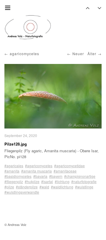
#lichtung (62, 181)
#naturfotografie (84, 181)
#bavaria (40, 176)
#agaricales (13, 165)
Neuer (78, 53)
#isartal (47, 181)
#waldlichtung (62, 186)
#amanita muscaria (36, 170)
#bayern (55, 176)
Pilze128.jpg (15, 144)
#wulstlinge (84, 186)
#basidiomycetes (18, 176)
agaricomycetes (24, 53)
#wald (44, 186)
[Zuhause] (28, 27)
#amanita (11, 170)
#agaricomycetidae (69, 165)
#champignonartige (79, 176)
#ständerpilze (27, 186)
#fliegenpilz (13, 181)
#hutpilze (32, 181)
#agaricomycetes (38, 165)
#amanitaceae (65, 170)
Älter (91, 53)
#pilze (9, 186)
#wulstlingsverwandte (21, 192)
